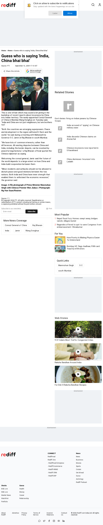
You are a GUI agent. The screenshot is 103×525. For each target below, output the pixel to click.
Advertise (15, 513)
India (7, 230)
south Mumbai (64, 271)
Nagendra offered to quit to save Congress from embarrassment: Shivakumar (79, 225)
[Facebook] (49, 521)
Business (79, 460)
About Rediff (3, 514)
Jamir (17, 230)
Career (21, 495)
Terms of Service (36, 514)
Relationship (24, 498)
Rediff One (52, 460)
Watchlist (4, 498)
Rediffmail (51, 457)
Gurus (78, 476)
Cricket (78, 469)
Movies (78, 463)
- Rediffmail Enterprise (56, 463)
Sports (78, 466)
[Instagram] (54, 521)
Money (21, 492)
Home (3, 51)
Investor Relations (50, 514)
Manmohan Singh (66, 265)
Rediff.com (81, 513)
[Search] (93, 5)
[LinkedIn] (63, 521)
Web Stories (61, 318)
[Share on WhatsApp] (39, 521)
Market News (6, 495)
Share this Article (12, 71)
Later (55, 13)
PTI (8, 66)
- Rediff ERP (52, 476)
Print (50, 209)
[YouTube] (59, 521)
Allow (69, 13)
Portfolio (4, 502)
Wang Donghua (32, 230)
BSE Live (4, 489)
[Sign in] (100, 5)
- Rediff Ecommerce (55, 466)
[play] (78, 329)
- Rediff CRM (52, 473)
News (10, 51)
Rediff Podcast (81, 482)
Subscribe (31, 211)
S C (80, 265)
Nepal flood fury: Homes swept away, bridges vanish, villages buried (77, 219)
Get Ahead (80, 473)
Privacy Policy (24, 514)
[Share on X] (44, 521)
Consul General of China (16, 225)
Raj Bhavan (37, 225)
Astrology (79, 479)
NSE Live (4, 492)
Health (21, 489)
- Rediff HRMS (53, 469)
